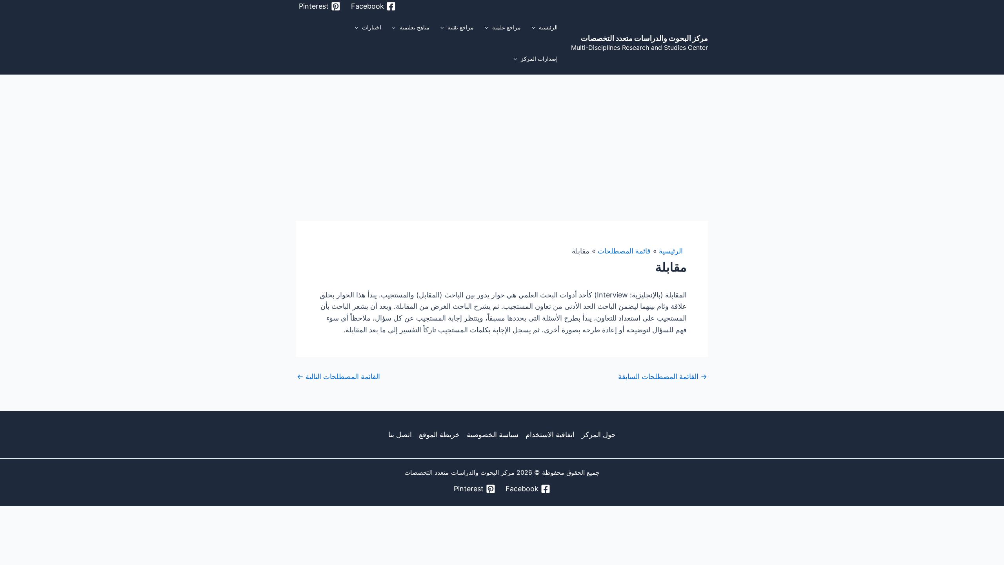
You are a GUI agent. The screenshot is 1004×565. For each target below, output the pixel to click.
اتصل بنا (400, 434)
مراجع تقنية (460, 27)
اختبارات (371, 27)
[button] (535, 27)
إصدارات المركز (539, 58)
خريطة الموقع (439, 434)
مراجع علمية (506, 27)
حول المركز (599, 434)
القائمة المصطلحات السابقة (662, 376)
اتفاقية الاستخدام (550, 434)
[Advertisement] (502, 134)
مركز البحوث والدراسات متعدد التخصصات (644, 38)
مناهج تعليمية (414, 27)
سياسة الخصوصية (492, 434)
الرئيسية (548, 27)
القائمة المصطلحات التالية (338, 376)
